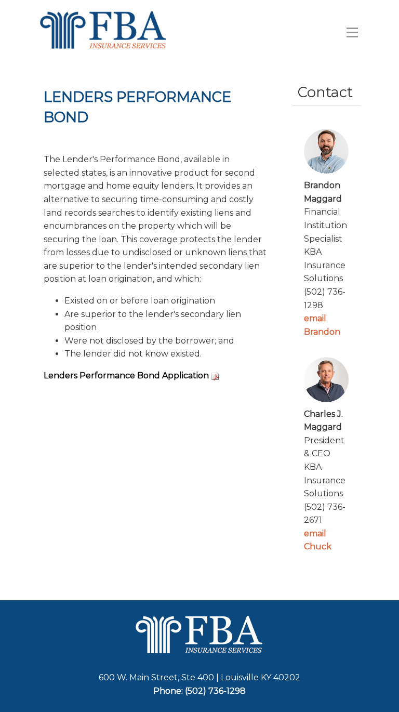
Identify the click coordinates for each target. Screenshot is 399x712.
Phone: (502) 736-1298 (199, 691)
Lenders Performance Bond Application (126, 375)
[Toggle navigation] (352, 32)
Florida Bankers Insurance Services (116, 30)
